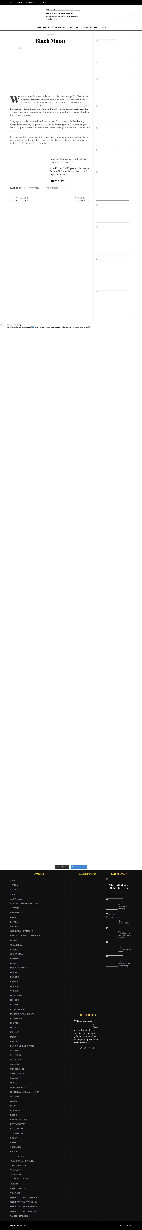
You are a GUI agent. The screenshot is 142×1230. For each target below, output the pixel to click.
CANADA (14, 926)
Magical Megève (87, 899)
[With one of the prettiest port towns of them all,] (53, 819)
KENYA (13, 1041)
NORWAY (14, 1096)
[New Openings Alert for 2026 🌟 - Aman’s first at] (124, 400)
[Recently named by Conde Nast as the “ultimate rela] (17, 382)
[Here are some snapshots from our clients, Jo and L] (89, 739)
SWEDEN (14, 1151)
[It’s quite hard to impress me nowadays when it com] (89, 640)
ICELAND (14, 1004)
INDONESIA (16, 1018)
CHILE (13, 940)
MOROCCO (16, 1078)
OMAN (13, 1101)
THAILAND (15, 1170)
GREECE (14, 990)
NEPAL (13, 1082)
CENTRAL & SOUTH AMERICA (25, 935)
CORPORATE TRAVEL (20, 1178)
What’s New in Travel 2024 (124, 965)
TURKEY (14, 1183)
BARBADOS (16, 912)
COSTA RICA (16, 954)
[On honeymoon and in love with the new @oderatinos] (124, 648)
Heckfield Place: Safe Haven (87, 924)
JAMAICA (14, 1032)
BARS (13, 917)
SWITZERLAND (17, 1156)
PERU (13, 1105)
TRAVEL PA (15, 1174)
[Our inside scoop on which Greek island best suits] (17, 598)
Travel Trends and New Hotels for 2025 (124, 935)
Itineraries (50, 35)
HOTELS (14, 999)
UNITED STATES (18, 1188)
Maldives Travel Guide (87, 975)
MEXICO (14, 1064)
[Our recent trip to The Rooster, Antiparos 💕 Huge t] (124, 721)
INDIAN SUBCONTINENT (22, 1013)
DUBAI (13, 972)
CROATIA (14, 958)
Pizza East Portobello (24, 199)
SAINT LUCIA (16, 1128)
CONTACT (41, 2)
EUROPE (14, 977)
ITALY (13, 1027)
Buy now (58, 181)
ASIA (12, 894)
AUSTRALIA (16, 898)
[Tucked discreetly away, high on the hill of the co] (53, 523)
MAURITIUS (16, 1059)
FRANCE (14, 981)
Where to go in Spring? (23, 1202)
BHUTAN (14, 921)
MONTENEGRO (18, 1073)
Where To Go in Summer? (24, 1206)
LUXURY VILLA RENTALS (22, 1046)
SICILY (13, 1137)
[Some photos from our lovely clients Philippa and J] (53, 609)
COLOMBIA (16, 944)
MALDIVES (15, 1055)
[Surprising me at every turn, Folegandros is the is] (17, 816)
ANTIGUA (15, 889)
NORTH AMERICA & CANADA (24, 1091)
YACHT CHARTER (19, 1215)
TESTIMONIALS (30, 2)
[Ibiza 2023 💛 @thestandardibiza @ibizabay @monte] (124, 794)
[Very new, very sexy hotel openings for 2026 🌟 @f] (89, 375)
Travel (87, 971)
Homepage (16, 995)
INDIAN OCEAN (17, 1009)
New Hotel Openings (122, 908)
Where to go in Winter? (24, 1211)
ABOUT (12, 2)
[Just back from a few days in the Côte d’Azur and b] (124, 509)
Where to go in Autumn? (24, 1197)
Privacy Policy (18, 1119)
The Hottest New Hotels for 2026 (87, 950)
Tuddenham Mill (77, 199)
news (87, 895)
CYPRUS (14, 963)
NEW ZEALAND (17, 1087)
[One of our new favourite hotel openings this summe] (89, 495)
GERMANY (15, 986)
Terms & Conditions (22, 1160)
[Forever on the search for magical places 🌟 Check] (17, 715)
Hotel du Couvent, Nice (124, 922)
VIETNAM (15, 1192)
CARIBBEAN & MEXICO (22, 931)
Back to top (124, 1225)
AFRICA (14, 885)
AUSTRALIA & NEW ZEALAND (24, 903)
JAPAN (13, 1036)
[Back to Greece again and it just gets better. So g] (53, 742)
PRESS (20, 2)
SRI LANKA (15, 1147)
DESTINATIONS (18, 967)
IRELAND (14, 1022)
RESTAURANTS (17, 1124)
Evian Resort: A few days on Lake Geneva (87, 1000)
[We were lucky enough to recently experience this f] (53, 382)
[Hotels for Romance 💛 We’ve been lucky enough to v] (17, 529)
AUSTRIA (14, 908)
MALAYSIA (15, 1050)
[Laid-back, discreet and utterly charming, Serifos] (89, 816)
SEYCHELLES (16, 1133)
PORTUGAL (16, 1110)
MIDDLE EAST (17, 1069)
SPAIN (13, 1142)
